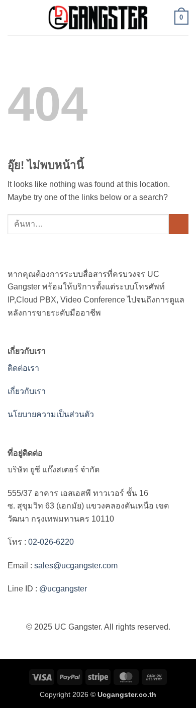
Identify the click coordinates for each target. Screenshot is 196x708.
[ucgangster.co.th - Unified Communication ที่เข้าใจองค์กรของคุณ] (98, 17)
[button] (14, 17)
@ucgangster (62, 588)
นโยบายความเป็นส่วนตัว (51, 414)
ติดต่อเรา (23, 368)
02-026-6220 (50, 542)
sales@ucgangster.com (76, 565)
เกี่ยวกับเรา (27, 391)
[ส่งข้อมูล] (178, 224)
